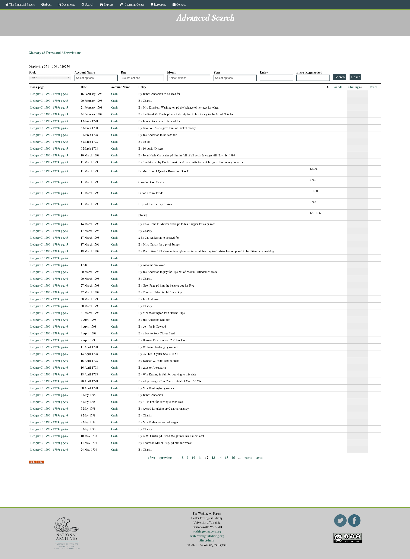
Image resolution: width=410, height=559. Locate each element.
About (47, 4)
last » (259, 457)
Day (123, 72)
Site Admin (206, 540)
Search (88, 4)
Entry (264, 72)
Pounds (337, 87)
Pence (373, 87)
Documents (68, 4)
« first (151, 457)
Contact (181, 4)
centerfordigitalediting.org (207, 536)
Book (32, 72)
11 (200, 457)
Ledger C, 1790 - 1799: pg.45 (49, 93)
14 (220, 457)
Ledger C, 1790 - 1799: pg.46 (49, 258)
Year (217, 72)
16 (233, 457)
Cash (114, 93)
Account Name (85, 72)
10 (193, 457)
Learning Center (134, 4)
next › (248, 457)
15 (226, 457)
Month (171, 72)
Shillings (354, 87)
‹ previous (165, 457)
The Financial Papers (21, 4)
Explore (108, 4)
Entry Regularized (309, 72)
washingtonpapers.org (207, 531)
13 (213, 457)
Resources (159, 4)
